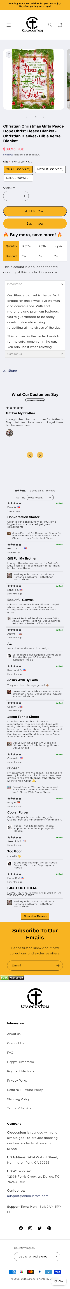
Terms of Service (19, 1108)
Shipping (8, 155)
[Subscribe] (58, 966)
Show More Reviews (35, 916)
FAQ (10, 1052)
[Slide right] (44, 117)
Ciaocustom (28, 1279)
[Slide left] (26, 117)
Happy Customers (20, 1062)
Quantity (9, 187)
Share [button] (12, 370)
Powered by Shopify (47, 1279)
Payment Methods (20, 1071)
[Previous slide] (30, 455)
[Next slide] (40, 455)
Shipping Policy (18, 1099)
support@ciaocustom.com (27, 1196)
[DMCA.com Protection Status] (12, 979)
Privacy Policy (17, 1080)
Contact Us (15, 1043)
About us (14, 1034)
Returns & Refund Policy (25, 1090)
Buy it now (35, 223)
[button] (8, 25)
